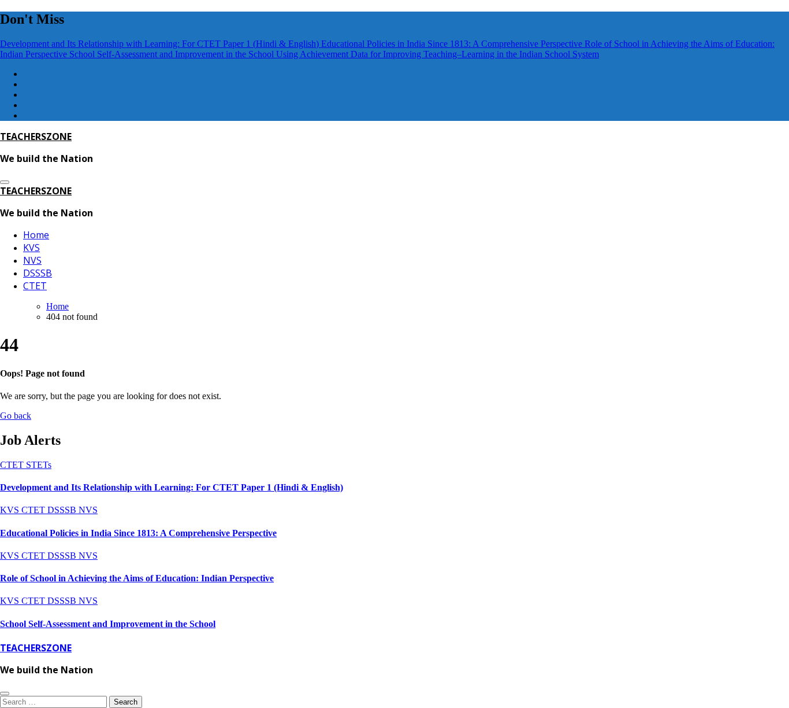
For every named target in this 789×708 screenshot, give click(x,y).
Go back (15, 416)
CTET (35, 285)
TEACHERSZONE (36, 136)
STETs (38, 465)
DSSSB (37, 273)
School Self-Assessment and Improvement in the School (107, 624)
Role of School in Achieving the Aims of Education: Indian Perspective (137, 578)
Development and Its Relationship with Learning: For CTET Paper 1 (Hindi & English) (171, 487)
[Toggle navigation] (4, 182)
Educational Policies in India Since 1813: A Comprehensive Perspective (138, 533)
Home (36, 234)
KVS (31, 247)
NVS (32, 260)
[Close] (4, 693)
